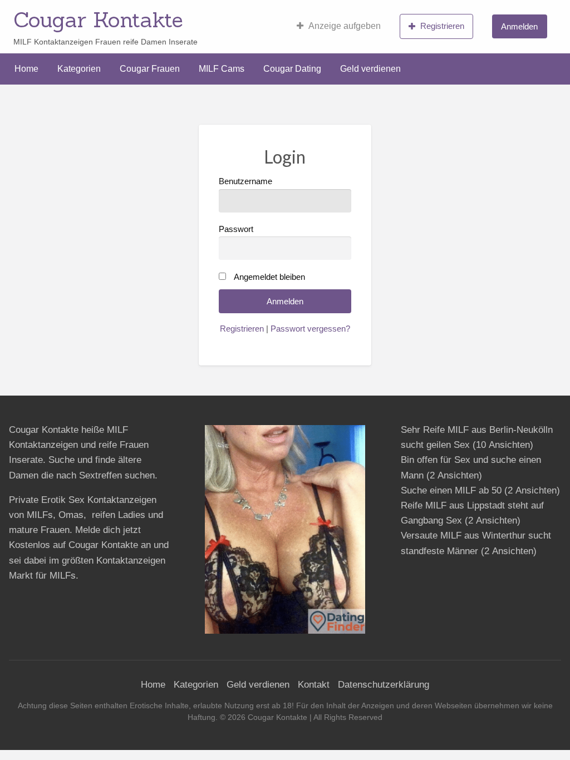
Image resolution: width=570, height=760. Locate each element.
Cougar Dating (292, 68)
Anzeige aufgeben (344, 26)
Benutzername (245, 181)
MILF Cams (221, 68)
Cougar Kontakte (98, 19)
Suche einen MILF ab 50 (451, 490)
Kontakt (314, 684)
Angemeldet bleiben (269, 277)
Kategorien (79, 68)
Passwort (236, 229)
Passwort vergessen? (310, 328)
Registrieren (442, 26)
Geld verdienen (370, 68)
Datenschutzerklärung (383, 684)
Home (26, 68)
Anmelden (519, 26)
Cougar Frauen (150, 68)
